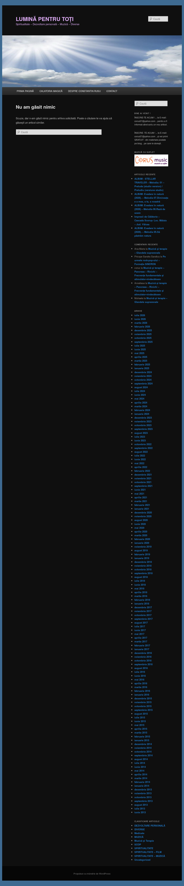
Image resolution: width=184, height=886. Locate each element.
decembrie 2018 (143, 562)
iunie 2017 (140, 630)
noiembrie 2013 (142, 793)
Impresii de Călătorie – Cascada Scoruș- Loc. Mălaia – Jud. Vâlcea (150, 220)
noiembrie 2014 (142, 747)
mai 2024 (139, 398)
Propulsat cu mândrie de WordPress (92, 873)
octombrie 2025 (142, 338)
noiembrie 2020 (142, 516)
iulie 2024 (139, 391)
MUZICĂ (138, 837)
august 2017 (141, 622)
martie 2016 (140, 687)
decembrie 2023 (143, 417)
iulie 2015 (139, 717)
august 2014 (141, 759)
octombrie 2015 (142, 706)
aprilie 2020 (140, 531)
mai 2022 (139, 463)
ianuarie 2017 (141, 649)
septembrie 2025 (143, 341)
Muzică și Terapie (144, 840)
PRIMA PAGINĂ (25, 91)
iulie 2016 (139, 671)
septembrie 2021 (143, 486)
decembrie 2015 (143, 698)
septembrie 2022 (143, 448)
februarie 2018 (142, 599)
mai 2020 (139, 527)
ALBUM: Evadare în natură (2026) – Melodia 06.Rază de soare (149, 209)
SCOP (137, 844)
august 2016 (141, 668)
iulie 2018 (139, 580)
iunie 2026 (140, 319)
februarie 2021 (142, 505)
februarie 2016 (142, 691)
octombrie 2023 (142, 425)
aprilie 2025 (140, 357)
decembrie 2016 (143, 653)
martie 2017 (140, 641)
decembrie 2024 (143, 372)
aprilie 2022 (140, 467)
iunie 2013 (140, 812)
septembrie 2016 (143, 664)
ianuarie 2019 (141, 558)
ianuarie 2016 (141, 694)
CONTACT (111, 91)
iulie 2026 (139, 315)
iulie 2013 (139, 808)
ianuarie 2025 (141, 368)
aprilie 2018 (140, 592)
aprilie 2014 (140, 774)
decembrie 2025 (143, 330)
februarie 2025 (142, 364)
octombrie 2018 (142, 569)
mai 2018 (139, 588)
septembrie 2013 (143, 801)
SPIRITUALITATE (143, 848)
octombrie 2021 (142, 482)
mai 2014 (139, 770)
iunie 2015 (140, 721)
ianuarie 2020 (141, 542)
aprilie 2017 (140, 637)
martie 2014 (140, 778)
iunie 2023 (140, 440)
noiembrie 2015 (142, 702)
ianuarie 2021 (141, 508)
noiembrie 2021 (142, 478)
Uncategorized (142, 859)
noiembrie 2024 (142, 376)
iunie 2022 (140, 459)
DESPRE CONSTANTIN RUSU (84, 91)
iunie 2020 (140, 524)
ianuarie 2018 (141, 603)
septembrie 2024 (143, 383)
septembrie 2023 (143, 429)
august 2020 (141, 520)
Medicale (139, 833)
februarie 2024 (142, 410)
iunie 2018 (140, 584)
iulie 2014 (139, 763)
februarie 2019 (142, 554)
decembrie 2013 (143, 789)
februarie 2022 (142, 470)
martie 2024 (140, 406)
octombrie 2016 (142, 660)
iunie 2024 (140, 394)
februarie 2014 (142, 782)
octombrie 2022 (142, 444)
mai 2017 (139, 634)
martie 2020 (140, 535)
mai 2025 (139, 353)
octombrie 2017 (142, 615)
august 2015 (141, 713)
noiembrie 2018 (142, 565)
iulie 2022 (139, 455)
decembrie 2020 (143, 512)
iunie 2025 (140, 349)
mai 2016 (139, 679)
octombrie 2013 (142, 797)
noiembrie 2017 (142, 611)
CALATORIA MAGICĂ (51, 91)
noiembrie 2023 (142, 421)
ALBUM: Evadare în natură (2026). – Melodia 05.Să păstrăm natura (149, 231)
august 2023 (141, 433)
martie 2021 (140, 501)
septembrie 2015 (143, 710)
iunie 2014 (140, 767)
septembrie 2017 (143, 618)
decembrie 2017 (143, 607)
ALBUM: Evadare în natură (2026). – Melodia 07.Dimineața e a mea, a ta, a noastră (151, 197)
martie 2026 (140, 322)
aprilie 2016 (140, 683)
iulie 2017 (139, 626)
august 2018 (141, 577)
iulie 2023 (139, 436)
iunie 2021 (140, 489)
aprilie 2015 (140, 728)
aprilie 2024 (140, 402)
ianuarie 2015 (141, 740)
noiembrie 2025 (142, 334)
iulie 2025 (139, 345)
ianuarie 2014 (141, 785)
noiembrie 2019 (142, 546)
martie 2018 (140, 596)
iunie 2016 (140, 675)
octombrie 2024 (142, 379)
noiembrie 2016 (142, 656)
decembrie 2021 (143, 474)
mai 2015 (139, 725)
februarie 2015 (142, 736)
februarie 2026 (142, 326)
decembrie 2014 (143, 744)
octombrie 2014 (142, 751)
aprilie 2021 (140, 497)
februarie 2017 (142, 645)
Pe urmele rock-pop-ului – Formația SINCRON (150, 260)
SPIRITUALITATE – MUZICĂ (149, 856)
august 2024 (141, 387)
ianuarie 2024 (141, 414)
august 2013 (141, 804)
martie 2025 (140, 360)
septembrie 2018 (143, 573)
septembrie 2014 (143, 755)
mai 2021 (139, 493)
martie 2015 (140, 732)
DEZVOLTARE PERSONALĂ (149, 825)
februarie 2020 (142, 539)
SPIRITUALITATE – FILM (148, 852)
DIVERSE (139, 829)
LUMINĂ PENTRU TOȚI (44, 19)
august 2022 (141, 451)
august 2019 (141, 550)
